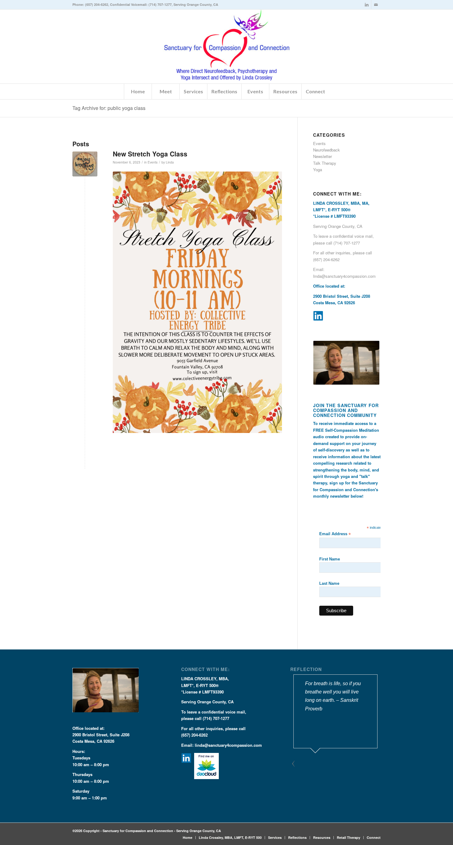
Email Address (335, 534)
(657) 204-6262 (96, 4)
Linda (170, 162)
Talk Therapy (324, 163)
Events (152, 162)
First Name (329, 559)
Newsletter (322, 156)
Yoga (317, 169)
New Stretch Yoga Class (150, 153)
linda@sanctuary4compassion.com (344, 276)
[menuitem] (138, 91)
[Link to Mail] (376, 4)
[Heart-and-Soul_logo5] (227, 46)
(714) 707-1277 (160, 4)
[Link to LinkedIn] (366, 4)
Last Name (329, 583)
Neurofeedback (326, 150)
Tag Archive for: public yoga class (108, 107)
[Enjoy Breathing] (84, 164)
